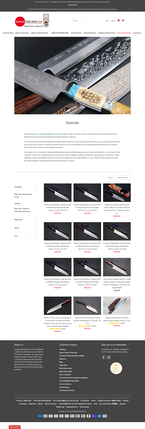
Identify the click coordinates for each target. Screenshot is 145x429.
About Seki (63, 365)
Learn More (72, 5)
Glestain (126, 400)
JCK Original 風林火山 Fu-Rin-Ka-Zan (66, 400)
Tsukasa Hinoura (72, 407)
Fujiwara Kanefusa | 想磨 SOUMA (109, 400)
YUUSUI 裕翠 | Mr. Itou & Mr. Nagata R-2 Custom (75, 404)
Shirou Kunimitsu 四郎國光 (108, 404)
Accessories (137, 33)
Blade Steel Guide (65, 371)
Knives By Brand (8, 33)
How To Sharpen (65, 374)
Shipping (62, 349)
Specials (72, 122)
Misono (40, 404)
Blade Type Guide (65, 368)
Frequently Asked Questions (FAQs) (71, 356)
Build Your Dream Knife (60, 33)
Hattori (93, 400)
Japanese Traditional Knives (39, 33)
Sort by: (110, 178)
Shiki (95, 404)
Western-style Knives (22, 33)
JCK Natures (84, 400)
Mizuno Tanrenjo (51, 404)
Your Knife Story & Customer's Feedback (73, 378)
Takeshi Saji (60, 407)
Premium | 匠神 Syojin (23, 400)
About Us (62, 359)
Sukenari (123, 404)
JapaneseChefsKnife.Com (48, 134)
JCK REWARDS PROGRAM (69, 381)
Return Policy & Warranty (68, 352)
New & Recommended (124, 33)
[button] (55, 329)
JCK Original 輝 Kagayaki (42, 400)
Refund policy (64, 387)
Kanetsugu (23, 404)
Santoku (18, 203)
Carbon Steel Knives (90, 33)
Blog (61, 362)
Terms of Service (65, 384)
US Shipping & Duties (66, 390)
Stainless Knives (76, 33)
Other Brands (84, 407)
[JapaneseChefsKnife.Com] (32, 20)
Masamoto (32, 404)
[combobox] (81, 20)
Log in (113, 21)
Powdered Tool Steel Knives (106, 33)
